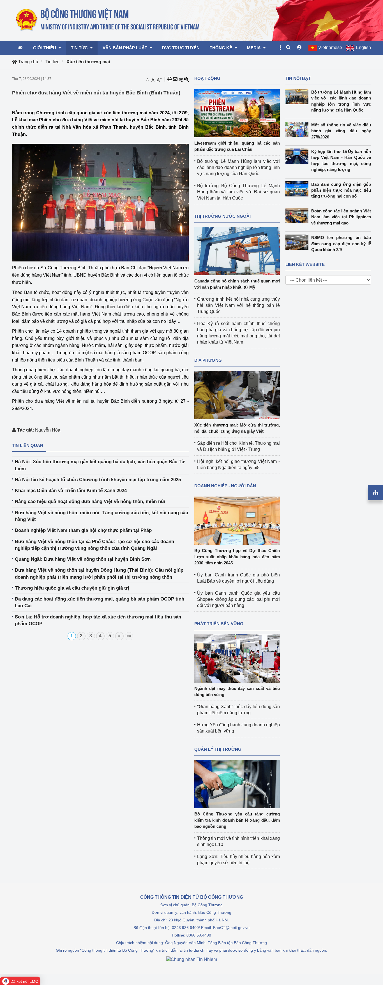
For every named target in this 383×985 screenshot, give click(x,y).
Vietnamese (330, 47)
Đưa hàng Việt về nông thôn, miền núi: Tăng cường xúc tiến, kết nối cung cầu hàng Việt (101, 516)
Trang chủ (27, 61)
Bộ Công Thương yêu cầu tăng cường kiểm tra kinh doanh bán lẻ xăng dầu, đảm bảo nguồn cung (237, 820)
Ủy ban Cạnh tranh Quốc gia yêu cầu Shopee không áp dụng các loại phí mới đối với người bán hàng (238, 599)
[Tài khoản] (299, 48)
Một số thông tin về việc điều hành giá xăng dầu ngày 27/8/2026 (341, 130)
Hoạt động (207, 78)
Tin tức (52, 61)
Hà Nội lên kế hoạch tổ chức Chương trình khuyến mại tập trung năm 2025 (98, 479)
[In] (169, 79)
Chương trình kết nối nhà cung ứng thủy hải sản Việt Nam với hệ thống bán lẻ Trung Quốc (238, 305)
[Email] (175, 79)
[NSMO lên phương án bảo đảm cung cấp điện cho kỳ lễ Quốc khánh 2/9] (298, 242)
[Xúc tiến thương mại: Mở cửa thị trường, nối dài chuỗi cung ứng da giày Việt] (237, 394)
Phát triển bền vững (218, 623)
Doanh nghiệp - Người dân (225, 485)
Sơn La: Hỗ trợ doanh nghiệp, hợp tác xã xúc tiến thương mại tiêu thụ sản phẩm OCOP (98, 620)
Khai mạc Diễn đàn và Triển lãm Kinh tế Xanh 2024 (71, 490)
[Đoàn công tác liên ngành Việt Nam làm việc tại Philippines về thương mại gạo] (298, 215)
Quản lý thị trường (217, 749)
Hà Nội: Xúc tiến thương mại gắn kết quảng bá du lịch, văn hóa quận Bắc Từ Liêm (100, 465)
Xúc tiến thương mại (88, 61)
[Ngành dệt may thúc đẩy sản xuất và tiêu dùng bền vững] (237, 658)
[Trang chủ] (108, 20)
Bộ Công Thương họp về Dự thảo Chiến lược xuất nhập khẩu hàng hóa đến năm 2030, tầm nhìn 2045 (237, 556)
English (363, 47)
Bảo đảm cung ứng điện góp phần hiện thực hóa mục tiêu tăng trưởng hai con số (341, 190)
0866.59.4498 (198, 935)
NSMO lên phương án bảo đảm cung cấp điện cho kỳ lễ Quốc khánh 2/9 (341, 243)
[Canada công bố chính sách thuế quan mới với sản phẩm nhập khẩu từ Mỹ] (237, 250)
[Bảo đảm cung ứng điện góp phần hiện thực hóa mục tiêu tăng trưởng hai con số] (298, 188)
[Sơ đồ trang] (375, 492)
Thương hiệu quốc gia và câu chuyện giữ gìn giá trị (72, 588)
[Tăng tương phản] (181, 79)
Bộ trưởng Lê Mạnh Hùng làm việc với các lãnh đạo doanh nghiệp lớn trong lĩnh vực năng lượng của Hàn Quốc (238, 167)
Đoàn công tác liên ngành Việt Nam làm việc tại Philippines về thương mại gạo (341, 216)
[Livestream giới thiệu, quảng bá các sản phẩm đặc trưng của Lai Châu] (237, 112)
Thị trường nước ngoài (222, 216)
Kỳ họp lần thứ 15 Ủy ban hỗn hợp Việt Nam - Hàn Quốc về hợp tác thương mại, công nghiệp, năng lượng (341, 160)
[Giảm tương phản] (186, 79)
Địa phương (208, 360)
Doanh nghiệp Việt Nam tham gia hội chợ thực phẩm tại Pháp (83, 530)
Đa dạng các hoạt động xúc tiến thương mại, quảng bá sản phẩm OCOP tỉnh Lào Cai (99, 602)
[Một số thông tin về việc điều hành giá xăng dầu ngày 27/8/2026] (298, 129)
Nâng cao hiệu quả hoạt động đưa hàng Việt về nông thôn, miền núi (90, 501)
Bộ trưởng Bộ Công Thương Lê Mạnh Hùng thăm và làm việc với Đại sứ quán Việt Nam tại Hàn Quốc (238, 191)
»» (128, 635)
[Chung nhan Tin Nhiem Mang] (191, 959)
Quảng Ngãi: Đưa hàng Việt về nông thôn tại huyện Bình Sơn (83, 559)
